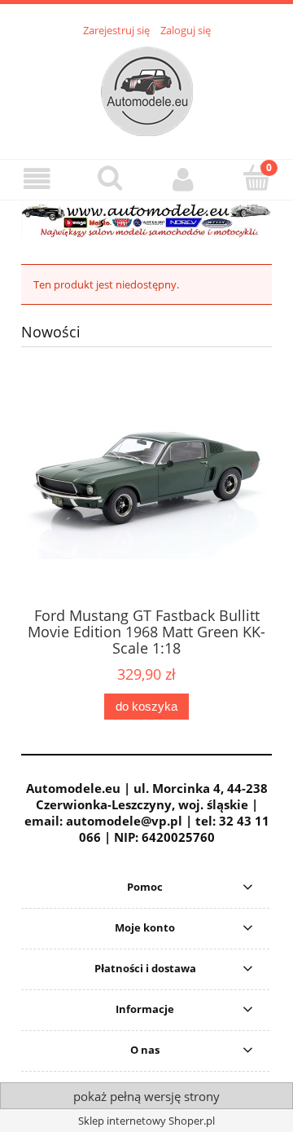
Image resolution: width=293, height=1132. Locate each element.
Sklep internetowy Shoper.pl (146, 1120)
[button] (36, 179)
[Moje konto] (183, 179)
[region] (146, 220)
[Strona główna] (147, 89)
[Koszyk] (256, 178)
